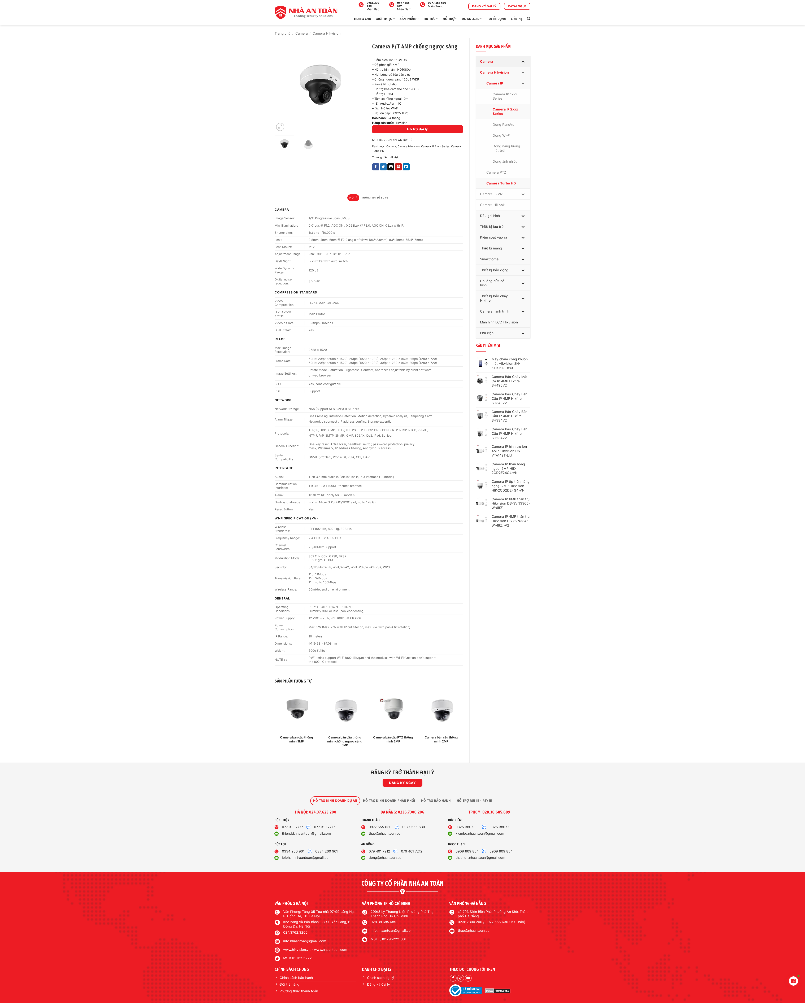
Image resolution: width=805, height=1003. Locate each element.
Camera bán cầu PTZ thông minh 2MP (393, 739)
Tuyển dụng (496, 19)
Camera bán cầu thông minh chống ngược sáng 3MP (344, 741)
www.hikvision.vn (296, 949)
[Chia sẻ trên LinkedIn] (406, 166)
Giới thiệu (384, 19)
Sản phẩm (408, 19)
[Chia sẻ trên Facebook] (375, 166)
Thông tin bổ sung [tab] (374, 197)
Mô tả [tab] (353, 197)
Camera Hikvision (326, 33)
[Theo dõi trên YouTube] (468, 978)
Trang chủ (362, 19)
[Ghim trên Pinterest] (398, 166)
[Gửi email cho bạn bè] (390, 166)
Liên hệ (516, 19)
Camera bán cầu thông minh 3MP (296, 739)
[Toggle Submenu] (523, 61)
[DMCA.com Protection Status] (497, 990)
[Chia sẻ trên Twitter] (383, 166)
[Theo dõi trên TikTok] (460, 978)
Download (470, 19)
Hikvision (395, 157)
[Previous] (282, 86)
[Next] (358, 86)
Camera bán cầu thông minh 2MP (441, 739)
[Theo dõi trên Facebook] (453, 978)
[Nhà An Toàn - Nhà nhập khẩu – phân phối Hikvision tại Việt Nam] (306, 12)
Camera (301, 33)
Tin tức (429, 19)
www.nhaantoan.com (330, 949)
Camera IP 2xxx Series (435, 146)
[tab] (335, 800)
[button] (528, 19)
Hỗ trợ (448, 19)
